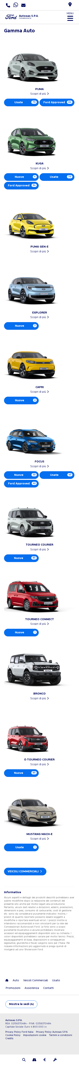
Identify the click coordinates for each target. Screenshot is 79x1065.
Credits (9, 1038)
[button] (24, 1060)
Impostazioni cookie (34, 1035)
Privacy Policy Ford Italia (19, 1032)
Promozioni (13, 988)
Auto (16, 980)
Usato (56, 980)
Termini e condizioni (60, 1035)
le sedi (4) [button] (21, 1004)
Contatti (48, 988)
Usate (24, 102)
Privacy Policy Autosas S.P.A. (52, 1032)
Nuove (25, 177)
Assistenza (32, 988)
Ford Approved (57, 102)
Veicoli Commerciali (23, 871)
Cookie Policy (13, 1035)
